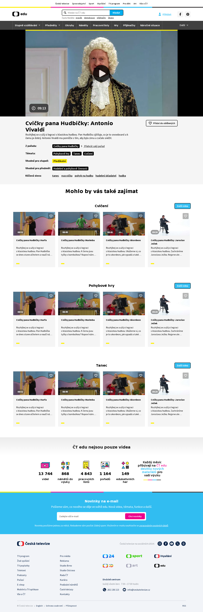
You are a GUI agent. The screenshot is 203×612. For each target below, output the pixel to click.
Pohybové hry (61, 153)
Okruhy (69, 25)
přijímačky (101, 17)
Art (135, 3)
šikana (111, 17)
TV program (114, 3)
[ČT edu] (19, 15)
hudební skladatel (106, 175)
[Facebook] (180, 14)
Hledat (116, 12)
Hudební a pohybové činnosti (70, 168)
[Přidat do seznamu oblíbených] (51, 216)
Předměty (51, 25)
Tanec (76, 153)
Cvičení (88, 153)
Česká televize (62, 3)
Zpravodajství (79, 3)
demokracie (89, 17)
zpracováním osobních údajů (153, 525)
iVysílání (101, 3)
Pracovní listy (101, 25)
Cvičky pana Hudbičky (65, 146)
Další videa (182, 205)
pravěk (79, 17)
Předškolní (59, 161)
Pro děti (126, 3)
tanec (55, 175)
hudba (122, 175)
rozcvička (66, 175)
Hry (116, 25)
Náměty (83, 25)
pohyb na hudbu (84, 175)
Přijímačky (129, 25)
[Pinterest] (188, 14)
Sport (91, 3)
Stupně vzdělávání (26, 25)
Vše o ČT (144, 3)
